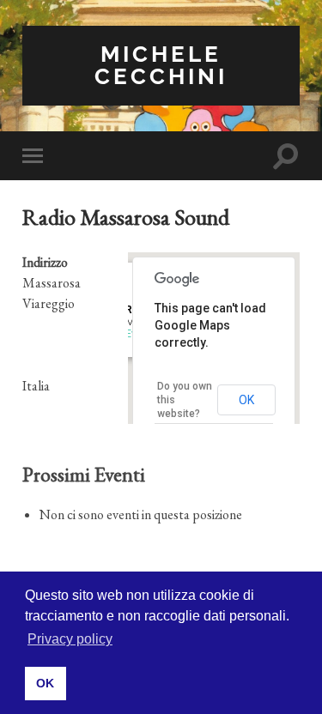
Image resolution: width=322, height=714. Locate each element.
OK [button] (45, 683)
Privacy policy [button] (69, 639)
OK (246, 400)
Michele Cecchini (161, 64)
